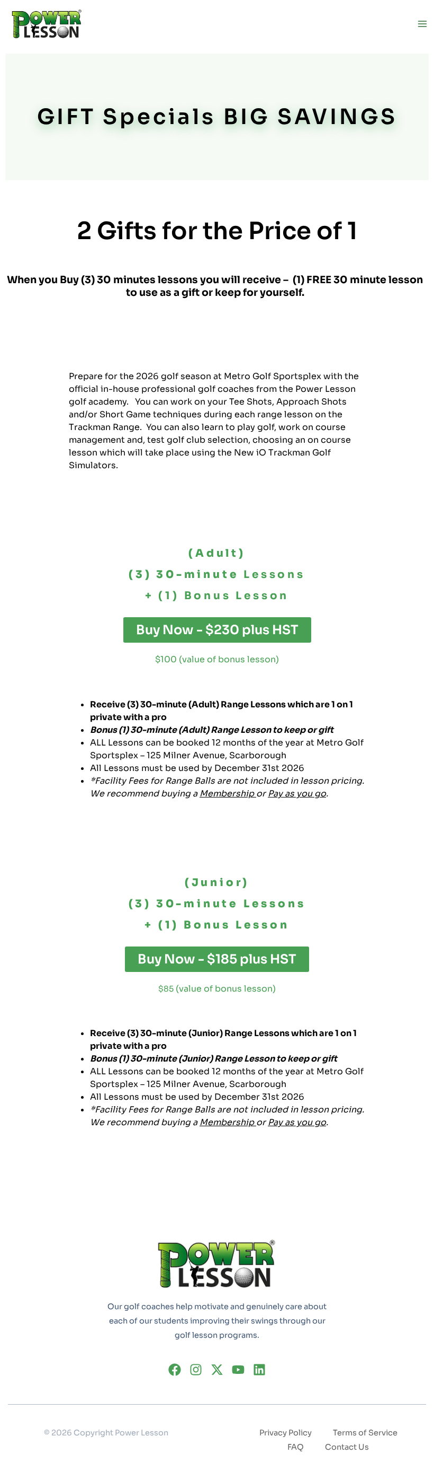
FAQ (295, 1447)
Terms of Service (365, 1433)
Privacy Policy (285, 1433)
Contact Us (347, 1447)
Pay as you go (297, 793)
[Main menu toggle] (422, 24)
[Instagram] (195, 1369)
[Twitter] (217, 1369)
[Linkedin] (259, 1369)
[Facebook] (174, 1369)
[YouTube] (238, 1369)
